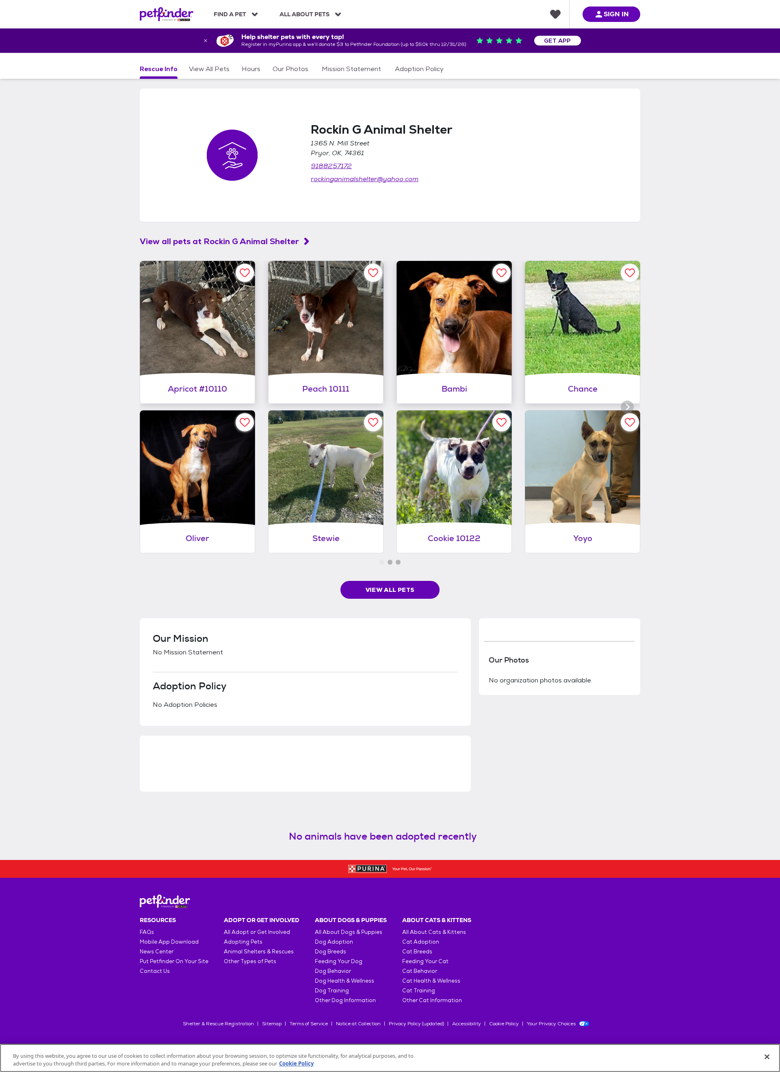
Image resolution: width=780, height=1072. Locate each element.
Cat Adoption (420, 941)
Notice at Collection (358, 1023)
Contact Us (155, 971)
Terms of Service (309, 1023)
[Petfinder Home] (166, 14)
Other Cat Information (432, 1000)
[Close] (767, 1057)
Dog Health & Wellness (344, 980)
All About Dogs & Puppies (348, 932)
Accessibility (466, 1023)
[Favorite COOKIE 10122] (501, 422)
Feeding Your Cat (425, 961)
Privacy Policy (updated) (416, 1023)
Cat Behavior (419, 971)
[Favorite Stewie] (373, 422)
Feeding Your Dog (338, 961)
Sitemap (272, 1023)
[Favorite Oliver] (244, 422)
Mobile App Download (169, 941)
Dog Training (332, 990)
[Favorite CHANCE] (630, 272)
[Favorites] (555, 14)
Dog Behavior (333, 971)
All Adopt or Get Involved (257, 932)
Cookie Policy (504, 1023)
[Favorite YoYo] (630, 422)
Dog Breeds (330, 951)
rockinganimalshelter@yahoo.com (364, 179)
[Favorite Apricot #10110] (244, 272)
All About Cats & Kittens (434, 932)
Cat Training (418, 990)
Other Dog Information (345, 1000)
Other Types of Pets (250, 961)
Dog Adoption (334, 941)
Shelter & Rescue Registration (218, 1023)
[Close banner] (205, 40)
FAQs (147, 932)
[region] (390, 1058)
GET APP (557, 40)
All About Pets (304, 14)
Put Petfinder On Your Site (174, 961)
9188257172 (331, 166)
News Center (156, 951)
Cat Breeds (417, 951)
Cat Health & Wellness (431, 980)
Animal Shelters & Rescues (259, 951)
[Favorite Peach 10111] (373, 272)
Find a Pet (230, 14)
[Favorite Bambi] (501, 272)
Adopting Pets (243, 941)
